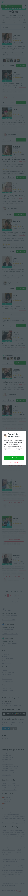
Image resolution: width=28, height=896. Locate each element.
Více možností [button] (13, 462)
